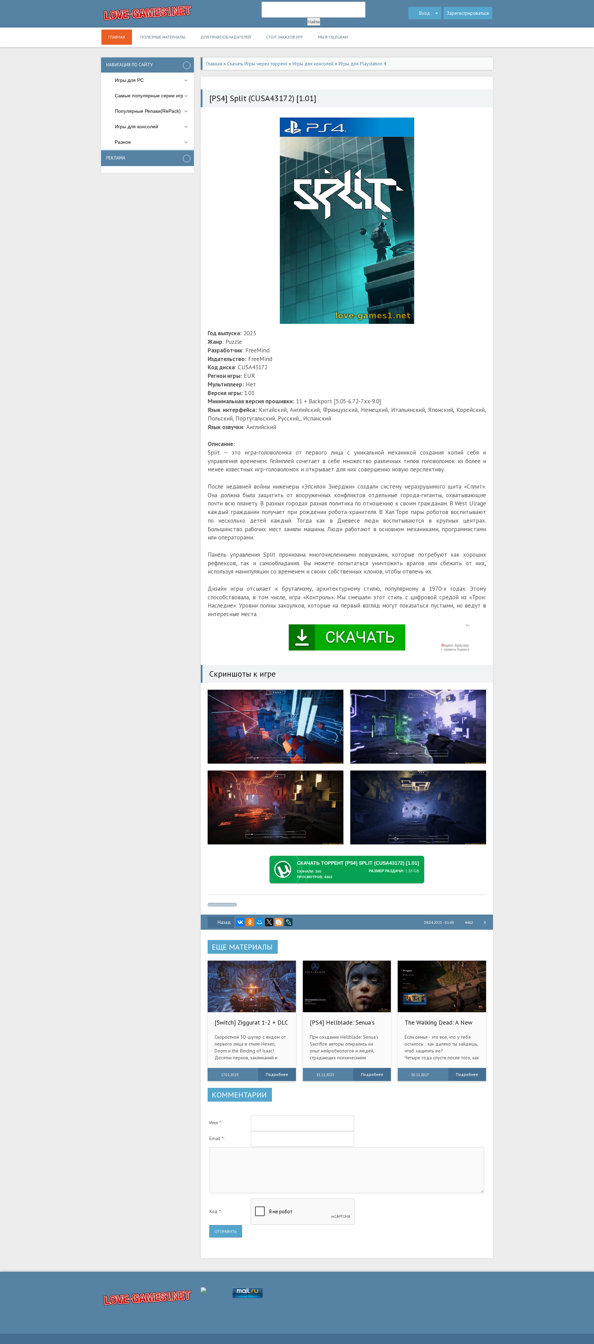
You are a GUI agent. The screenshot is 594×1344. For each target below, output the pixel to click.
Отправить (225, 1231)
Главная (116, 37)
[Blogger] (279, 922)
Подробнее (277, 1074)
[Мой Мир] (259, 922)
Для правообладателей (225, 37)
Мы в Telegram (333, 37)
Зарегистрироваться (468, 13)
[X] (269, 922)
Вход (424, 13)
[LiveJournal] (288, 922)
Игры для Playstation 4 (362, 64)
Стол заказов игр (284, 37)
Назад (224, 922)
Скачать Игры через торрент (257, 64)
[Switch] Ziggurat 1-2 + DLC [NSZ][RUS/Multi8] (251, 1025)
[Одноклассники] (250, 922)
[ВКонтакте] (240, 922)
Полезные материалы (162, 37)
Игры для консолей (313, 64)
